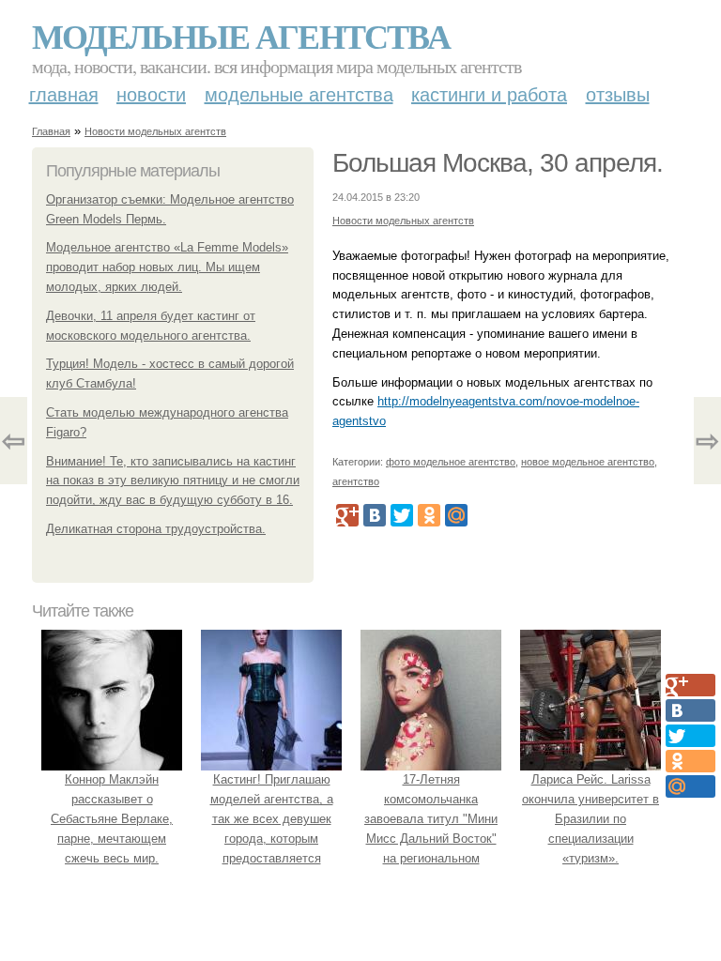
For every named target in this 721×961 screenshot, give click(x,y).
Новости (151, 94)
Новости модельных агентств (155, 131)
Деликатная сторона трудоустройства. (156, 529)
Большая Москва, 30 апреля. (497, 162)
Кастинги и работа (489, 94)
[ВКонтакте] (374, 515)
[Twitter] (402, 515)
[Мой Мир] (456, 515)
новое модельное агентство (587, 461)
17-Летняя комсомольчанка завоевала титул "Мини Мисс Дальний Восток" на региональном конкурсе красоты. (431, 828)
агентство (355, 481)
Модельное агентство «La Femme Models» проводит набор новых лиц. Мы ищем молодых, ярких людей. (167, 267)
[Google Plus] (347, 515)
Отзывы (618, 94)
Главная (64, 94)
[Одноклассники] (429, 515)
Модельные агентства (241, 35)
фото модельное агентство (450, 461)
